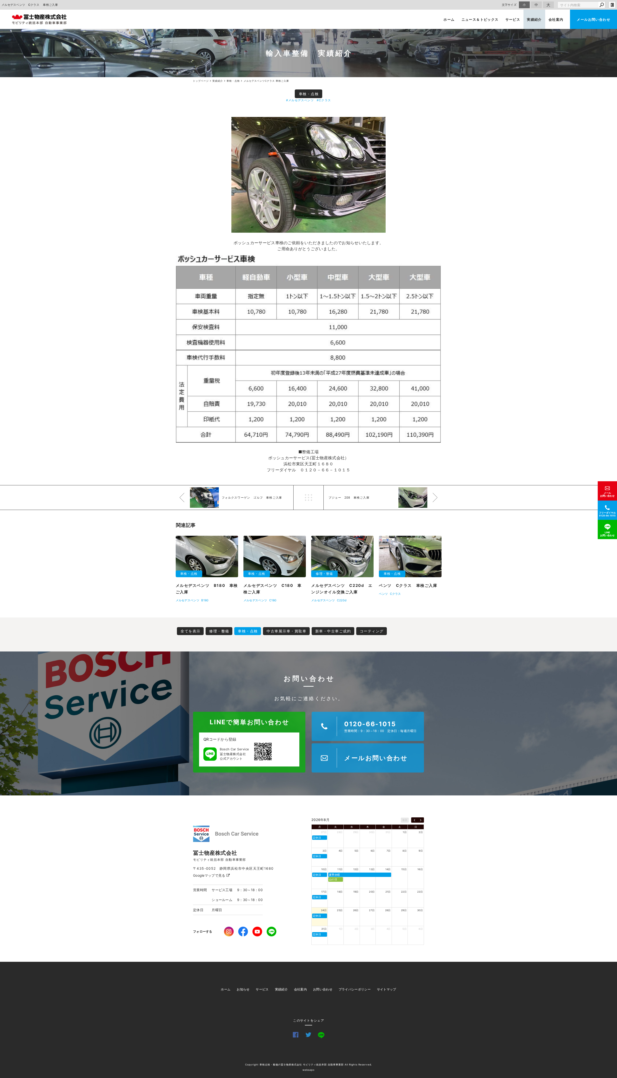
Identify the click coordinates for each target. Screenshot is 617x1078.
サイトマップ (386, 989)
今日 (404, 820)
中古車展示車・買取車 (286, 631)
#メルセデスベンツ (300, 100)
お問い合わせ (322, 989)
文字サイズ (509, 5)
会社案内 (556, 19)
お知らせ (243, 989)
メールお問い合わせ (593, 19)
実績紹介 (534, 19)
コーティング (372, 631)
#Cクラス (324, 100)
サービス (512, 19)
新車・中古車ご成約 (333, 631)
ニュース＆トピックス (480, 19)
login (612, 4)
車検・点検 (309, 94)
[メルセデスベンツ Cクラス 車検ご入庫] (308, 175)
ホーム (449, 19)
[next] (420, 820)
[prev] (414, 820)
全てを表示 (191, 631)
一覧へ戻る (308, 497)
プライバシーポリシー (355, 989)
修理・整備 (219, 631)
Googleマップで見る (209, 875)
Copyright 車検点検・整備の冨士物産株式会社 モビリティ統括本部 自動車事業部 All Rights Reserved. (308, 1064)
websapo (308, 1069)
